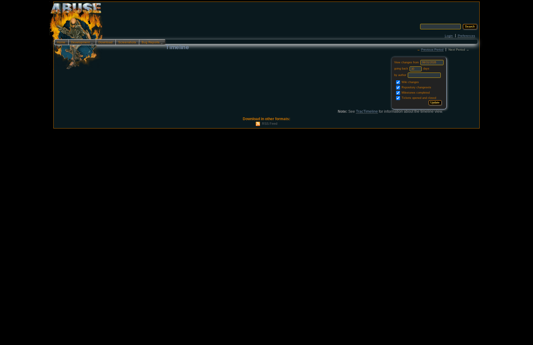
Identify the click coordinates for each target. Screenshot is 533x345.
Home (61, 42)
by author (400, 75)
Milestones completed (415, 92)
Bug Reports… (151, 42)
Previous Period (432, 49)
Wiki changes (410, 82)
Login (449, 35)
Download (105, 42)
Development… (80, 42)
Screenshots (127, 42)
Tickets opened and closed (418, 97)
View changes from (407, 62)
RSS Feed (269, 123)
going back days (411, 68)
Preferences (466, 35)
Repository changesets (416, 87)
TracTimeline (367, 111)
